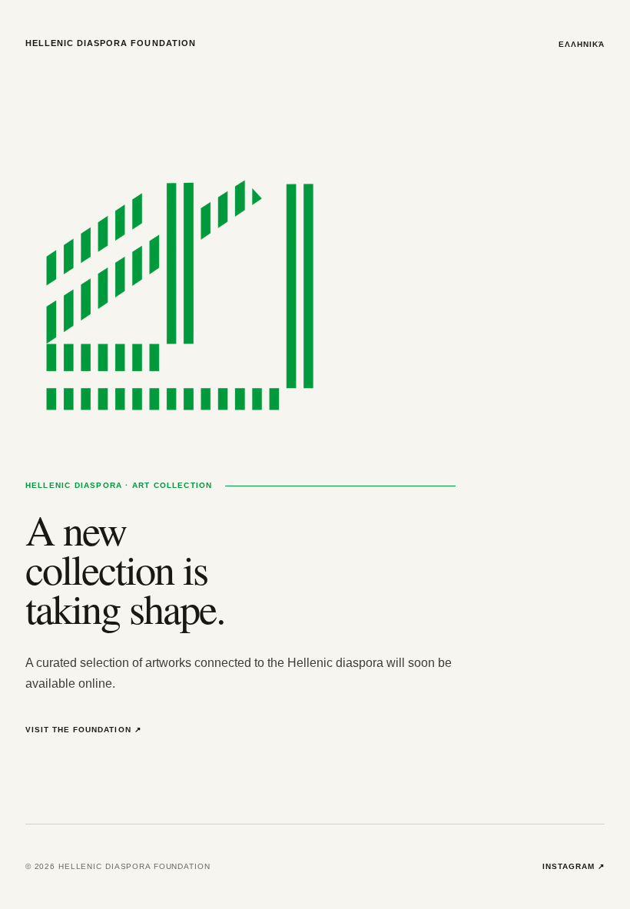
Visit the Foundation (83, 729)
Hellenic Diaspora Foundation (110, 43)
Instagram (573, 866)
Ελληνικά (582, 44)
